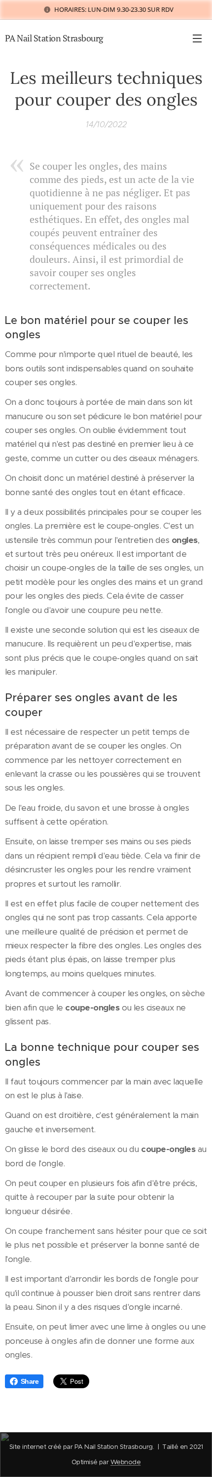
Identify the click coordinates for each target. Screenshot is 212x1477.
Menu (197, 38)
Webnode (125, 1462)
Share (29, 1381)
